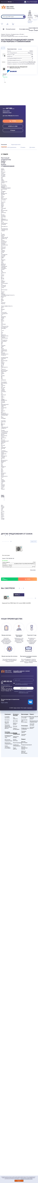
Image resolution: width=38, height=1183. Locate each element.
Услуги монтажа (15, 740)
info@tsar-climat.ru (30, 22)
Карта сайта (4, 702)
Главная (3, 34)
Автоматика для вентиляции (24, 721)
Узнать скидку (6, 110)
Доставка (26, 29)
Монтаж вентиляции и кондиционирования (24, 743)
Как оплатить (15, 718)
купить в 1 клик (12, 126)
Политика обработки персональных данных (8, 727)
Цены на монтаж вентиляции (24, 752)
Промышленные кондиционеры (33, 721)
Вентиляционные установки (24, 717)
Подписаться (23, 688)
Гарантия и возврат (16, 737)
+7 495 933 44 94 (30, 13)
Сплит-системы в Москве (7, 35)
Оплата (21, 29)
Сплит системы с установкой (7, 747)
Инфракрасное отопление (24, 729)
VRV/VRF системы (32, 725)
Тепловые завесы (23, 732)
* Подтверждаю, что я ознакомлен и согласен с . (24, 684)
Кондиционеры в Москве (17, 34)
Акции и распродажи (16, 729)
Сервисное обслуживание (16, 745)
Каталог (8, 34)
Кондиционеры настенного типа (8, 736)
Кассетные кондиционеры (8, 740)
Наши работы (15, 748)
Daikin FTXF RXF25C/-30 (8, 558)
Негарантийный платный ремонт (33, 717)
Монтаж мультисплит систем (24, 748)
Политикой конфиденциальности (21, 684)
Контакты (7, 719)
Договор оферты (7, 722)
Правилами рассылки (23, 692)
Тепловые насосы (23, 735)
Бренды (15, 726)
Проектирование (16, 742)
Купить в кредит (15, 724)
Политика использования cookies (27, 1178)
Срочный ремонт (32, 728)
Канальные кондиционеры (8, 743)
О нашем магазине (7, 717)
